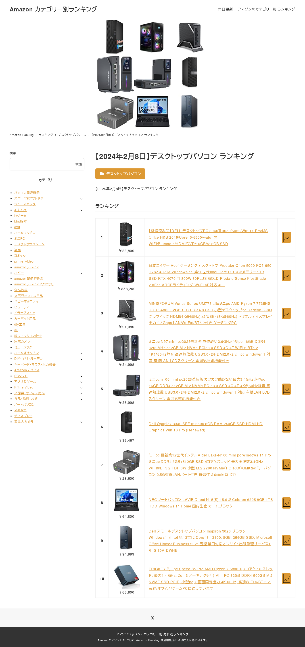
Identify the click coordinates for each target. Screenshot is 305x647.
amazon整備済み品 (28, 278)
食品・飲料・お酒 (26, 398)
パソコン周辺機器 (27, 192)
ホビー (19, 272)
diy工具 (19, 324)
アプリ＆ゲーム (25, 381)
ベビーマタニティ (26, 301)
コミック (20, 255)
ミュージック (23, 347)
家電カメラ (22, 341)
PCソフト (20, 375)
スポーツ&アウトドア (28, 198)
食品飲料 (20, 290)
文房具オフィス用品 (28, 295)
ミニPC (19, 238)
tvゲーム (20, 215)
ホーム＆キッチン (26, 352)
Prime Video (23, 387)
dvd (17, 227)
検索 (13, 153)
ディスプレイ (23, 416)
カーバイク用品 (25, 318)
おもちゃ (20, 209)
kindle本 (20, 221)
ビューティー (23, 307)
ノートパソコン (24, 404)
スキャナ (20, 410)
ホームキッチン (25, 232)
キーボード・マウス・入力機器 (35, 364)
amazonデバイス (26, 267)
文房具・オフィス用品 (29, 392)
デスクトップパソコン (123, 173)
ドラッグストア (24, 312)
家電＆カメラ (23, 421)
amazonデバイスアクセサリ (34, 284)
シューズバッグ (25, 204)
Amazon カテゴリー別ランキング (53, 9)
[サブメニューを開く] (81, 198)
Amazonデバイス (26, 370)
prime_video (24, 261)
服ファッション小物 (28, 335)
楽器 (17, 249)
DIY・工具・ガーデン (28, 358)
